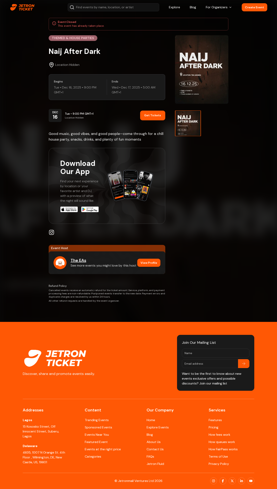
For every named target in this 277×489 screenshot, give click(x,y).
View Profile (149, 263)
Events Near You (97, 434)
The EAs (78, 260)
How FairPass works (223, 449)
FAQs (150, 456)
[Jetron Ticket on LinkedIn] (241, 480)
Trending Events (97, 420)
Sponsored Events (98, 427)
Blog (193, 7)
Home (151, 420)
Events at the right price (103, 449)
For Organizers (217, 7)
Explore (174, 7)
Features (215, 420)
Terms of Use (218, 456)
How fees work (219, 434)
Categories (93, 456)
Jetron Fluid (155, 464)
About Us (154, 442)
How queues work (222, 442)
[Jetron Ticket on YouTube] (250, 480)
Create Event (254, 7)
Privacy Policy (219, 464)
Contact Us (155, 449)
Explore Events (158, 427)
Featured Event (96, 442)
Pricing (213, 427)
